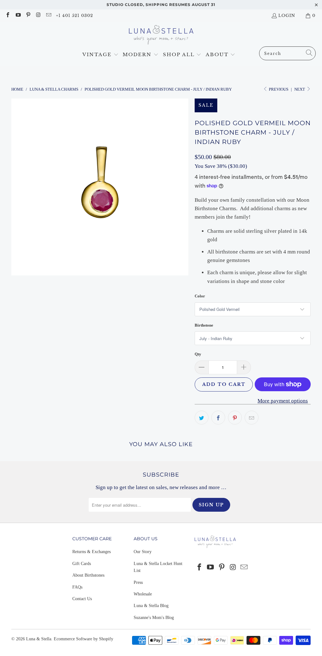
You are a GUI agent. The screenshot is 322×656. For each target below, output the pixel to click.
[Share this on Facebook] (218, 417)
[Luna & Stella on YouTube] (17, 15)
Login (286, 15)
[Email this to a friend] (251, 417)
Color (200, 296)
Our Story (143, 551)
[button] (100, 54)
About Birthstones (88, 575)
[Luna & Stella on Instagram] (38, 15)
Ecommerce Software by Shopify (83, 639)
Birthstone (204, 325)
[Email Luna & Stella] (48, 15)
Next (300, 89)
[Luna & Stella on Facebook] (7, 15)
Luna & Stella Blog (151, 605)
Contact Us (82, 598)
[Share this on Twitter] (201, 417)
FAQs (77, 587)
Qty (198, 354)
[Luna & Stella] (161, 35)
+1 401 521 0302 (74, 15)
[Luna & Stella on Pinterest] (28, 15)
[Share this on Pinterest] (235, 417)
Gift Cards (81, 563)
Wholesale (143, 594)
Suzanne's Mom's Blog (154, 617)
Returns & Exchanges (91, 551)
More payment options (283, 401)
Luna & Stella (38, 639)
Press (138, 582)
